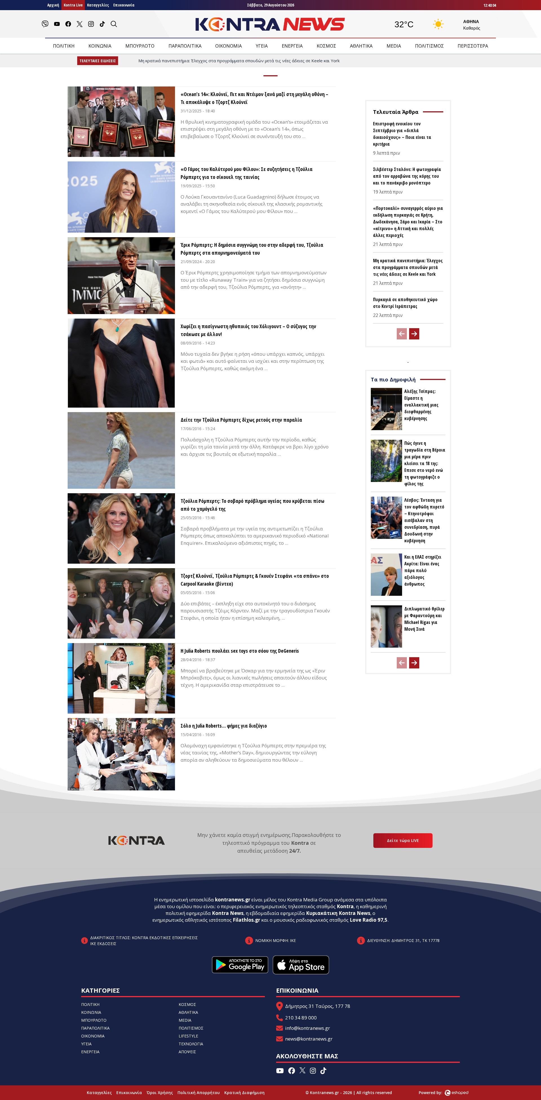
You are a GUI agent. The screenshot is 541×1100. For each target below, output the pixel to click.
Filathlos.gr (246, 920)
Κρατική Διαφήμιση (244, 1092)
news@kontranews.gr (308, 1038)
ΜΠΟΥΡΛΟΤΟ (139, 46)
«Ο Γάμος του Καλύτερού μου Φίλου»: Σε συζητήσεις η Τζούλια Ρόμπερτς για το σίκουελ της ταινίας (246, 173)
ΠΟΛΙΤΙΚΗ (64, 46)
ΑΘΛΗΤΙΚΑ (361, 46)
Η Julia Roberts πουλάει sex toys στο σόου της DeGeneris (240, 650)
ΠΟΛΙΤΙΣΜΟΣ (429, 46)
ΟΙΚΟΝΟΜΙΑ (228, 46)
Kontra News (227, 913)
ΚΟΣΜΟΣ (326, 46)
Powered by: (436, 1092)
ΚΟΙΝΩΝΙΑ (99, 46)
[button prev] (402, 333)
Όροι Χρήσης (160, 1092)
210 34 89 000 (301, 1017)
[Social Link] (45, 24)
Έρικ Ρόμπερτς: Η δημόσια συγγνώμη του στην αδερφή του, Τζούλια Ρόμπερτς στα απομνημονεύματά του (252, 248)
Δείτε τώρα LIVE (403, 840)
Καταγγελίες (98, 5)
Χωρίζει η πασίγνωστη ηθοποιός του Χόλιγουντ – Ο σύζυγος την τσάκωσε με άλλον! (248, 330)
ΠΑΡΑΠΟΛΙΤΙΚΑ (184, 46)
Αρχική (53, 5)
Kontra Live (73, 5)
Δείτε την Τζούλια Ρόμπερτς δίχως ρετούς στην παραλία (241, 419)
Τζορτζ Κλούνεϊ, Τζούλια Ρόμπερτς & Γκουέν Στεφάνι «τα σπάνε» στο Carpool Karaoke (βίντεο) (255, 579)
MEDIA (394, 46)
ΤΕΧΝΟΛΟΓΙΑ (191, 1043)
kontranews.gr (232, 899)
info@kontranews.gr (307, 1028)
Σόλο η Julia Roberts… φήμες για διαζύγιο (224, 725)
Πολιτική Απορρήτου (199, 1092)
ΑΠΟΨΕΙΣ (187, 1051)
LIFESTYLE (188, 1036)
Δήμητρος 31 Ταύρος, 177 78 (317, 1006)
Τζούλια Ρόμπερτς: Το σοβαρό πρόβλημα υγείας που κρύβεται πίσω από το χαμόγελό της (252, 504)
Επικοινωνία (123, 5)
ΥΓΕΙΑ (262, 46)
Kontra (345, 906)
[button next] (414, 333)
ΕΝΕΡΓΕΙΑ (292, 46)
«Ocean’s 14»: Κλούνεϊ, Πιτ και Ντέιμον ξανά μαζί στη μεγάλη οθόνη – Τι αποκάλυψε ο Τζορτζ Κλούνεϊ (254, 98)
